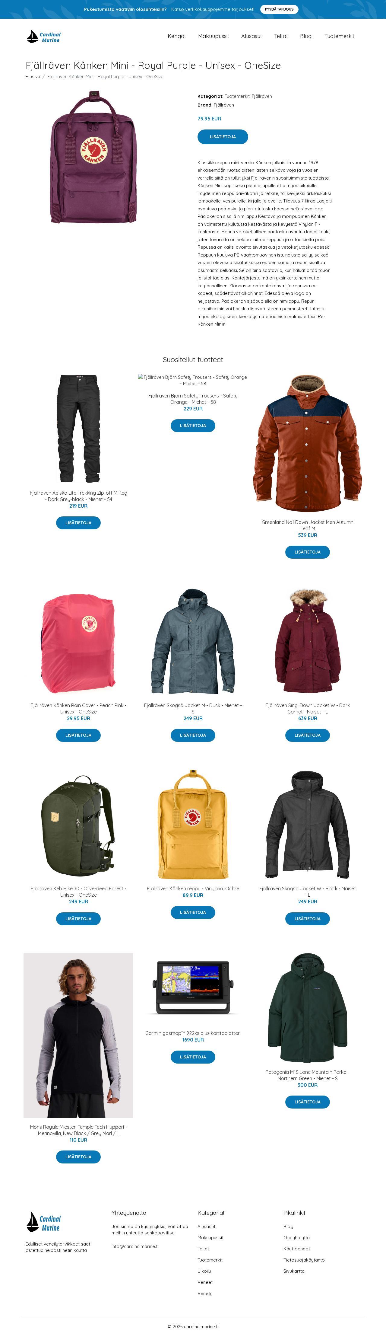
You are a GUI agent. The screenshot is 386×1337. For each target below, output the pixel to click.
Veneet (205, 1282)
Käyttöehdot (296, 1249)
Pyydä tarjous (279, 9)
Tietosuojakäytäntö (304, 1260)
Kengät (177, 36)
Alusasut (251, 36)
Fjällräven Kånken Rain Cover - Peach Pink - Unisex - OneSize (78, 708)
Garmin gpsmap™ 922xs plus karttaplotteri (193, 1033)
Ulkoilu (204, 1271)
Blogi (306, 36)
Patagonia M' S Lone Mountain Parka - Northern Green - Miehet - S (308, 1075)
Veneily (205, 1293)
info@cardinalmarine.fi (135, 1246)
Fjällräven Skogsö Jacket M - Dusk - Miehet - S (193, 708)
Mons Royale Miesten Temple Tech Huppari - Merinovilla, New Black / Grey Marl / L (78, 1130)
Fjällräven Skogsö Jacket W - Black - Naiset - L (307, 891)
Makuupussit (213, 36)
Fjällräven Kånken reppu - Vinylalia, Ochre (193, 888)
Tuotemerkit (339, 36)
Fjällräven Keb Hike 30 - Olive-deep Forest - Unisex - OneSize (78, 891)
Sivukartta (294, 1271)
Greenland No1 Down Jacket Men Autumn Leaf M (307, 525)
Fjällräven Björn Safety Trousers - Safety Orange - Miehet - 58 (193, 399)
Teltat (281, 36)
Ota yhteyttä (296, 1237)
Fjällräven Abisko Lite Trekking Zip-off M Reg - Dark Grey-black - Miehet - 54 (78, 496)
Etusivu (33, 76)
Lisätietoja (223, 136)
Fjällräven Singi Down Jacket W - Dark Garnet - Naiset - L (308, 708)
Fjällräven (262, 96)
